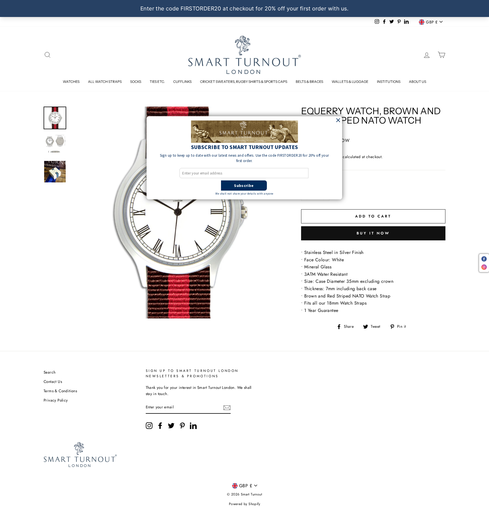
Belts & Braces (309, 81)
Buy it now (373, 233)
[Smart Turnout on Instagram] (149, 425)
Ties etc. (157, 81)
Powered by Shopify (244, 503)
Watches (71, 81)
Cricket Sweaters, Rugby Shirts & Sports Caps (243, 81)
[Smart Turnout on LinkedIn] (193, 425)
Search (49, 372)
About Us (417, 81)
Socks (135, 81)
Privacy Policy (56, 400)
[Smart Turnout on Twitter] (171, 425)
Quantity (313, 182)
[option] (176, 212)
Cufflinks (182, 81)
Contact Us (53, 381)
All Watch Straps (105, 81)
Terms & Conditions (60, 391)
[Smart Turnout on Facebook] (160, 425)
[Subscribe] (227, 407)
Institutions (388, 81)
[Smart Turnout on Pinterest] (182, 425)
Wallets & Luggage (350, 81)
